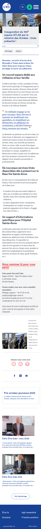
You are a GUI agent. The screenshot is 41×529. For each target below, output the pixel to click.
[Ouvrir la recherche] (22, 7)
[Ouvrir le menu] (35, 7)
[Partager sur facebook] (14, 376)
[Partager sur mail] (26, 376)
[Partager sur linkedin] (20, 376)
